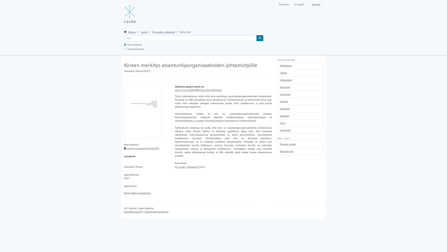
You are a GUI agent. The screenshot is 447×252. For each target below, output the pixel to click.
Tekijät (283, 72)
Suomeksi (284, 4)
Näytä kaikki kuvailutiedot (137, 193)
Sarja (282, 123)
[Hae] (259, 38)
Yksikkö (284, 101)
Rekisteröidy (286, 151)
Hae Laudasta (134, 44)
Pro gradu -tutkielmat (163, 32)
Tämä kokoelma (135, 49)
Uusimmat (285, 94)
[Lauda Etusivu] (137, 12)
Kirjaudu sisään (288, 144)
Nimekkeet (286, 65)
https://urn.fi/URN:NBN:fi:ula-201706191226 (198, 90)
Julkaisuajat (286, 80)
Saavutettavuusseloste (156, 211)
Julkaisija (284, 115)
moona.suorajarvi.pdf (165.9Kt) (142, 148)
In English (299, 4)
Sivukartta (285, 130)
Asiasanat (285, 87)
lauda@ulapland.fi (133, 211)
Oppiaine (285, 108)
